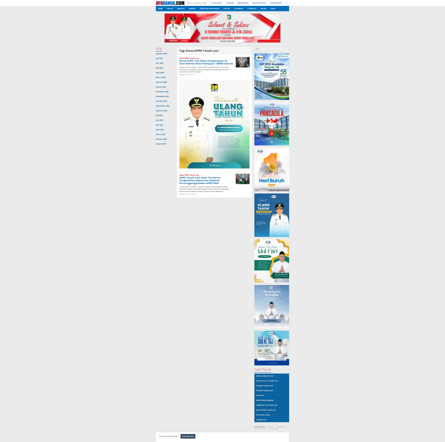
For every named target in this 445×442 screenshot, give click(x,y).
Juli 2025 (159, 115)
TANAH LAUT (261, 420)
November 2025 (162, 96)
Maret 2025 (160, 134)
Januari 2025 (161, 144)
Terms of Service (260, 429)
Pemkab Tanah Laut (264, 386)
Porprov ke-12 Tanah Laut (267, 381)
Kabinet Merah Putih (264, 376)
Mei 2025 (159, 125)
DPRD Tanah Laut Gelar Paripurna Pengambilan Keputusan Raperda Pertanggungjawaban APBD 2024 (199, 180)
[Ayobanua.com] (170, 3)
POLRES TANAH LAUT (264, 390)
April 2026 (160, 72)
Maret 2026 (160, 77)
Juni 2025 (159, 120)
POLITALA (260, 395)
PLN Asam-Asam (263, 415)
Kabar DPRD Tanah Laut (189, 58)
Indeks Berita (280, 427)
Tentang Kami (273, 429)
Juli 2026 (159, 58)
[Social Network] (286, 3)
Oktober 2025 (161, 101)
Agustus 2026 (161, 53)
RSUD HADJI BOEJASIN (264, 400)
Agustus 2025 (161, 110)
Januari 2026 (161, 87)
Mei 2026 (159, 68)
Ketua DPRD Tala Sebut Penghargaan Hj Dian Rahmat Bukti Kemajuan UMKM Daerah (206, 62)
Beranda (271, 427)
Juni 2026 (159, 63)
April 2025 (160, 129)
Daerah (182, 75)
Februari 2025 (161, 139)
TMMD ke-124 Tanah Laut (267, 405)
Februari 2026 (161, 82)
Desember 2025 (162, 91)
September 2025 (162, 106)
